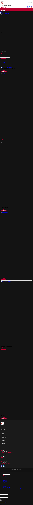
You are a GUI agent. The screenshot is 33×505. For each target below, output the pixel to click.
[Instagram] (31, 7)
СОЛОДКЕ (29, 9)
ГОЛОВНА (2, 9)
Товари (5, 11)
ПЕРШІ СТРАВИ (11, 9)
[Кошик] (31, 2)
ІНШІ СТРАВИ (25, 9)
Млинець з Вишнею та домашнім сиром (8, 68)
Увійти (1, 500)
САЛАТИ (22, 9)
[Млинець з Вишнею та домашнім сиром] (7, 67)
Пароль (3, 496)
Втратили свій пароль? (3, 502)
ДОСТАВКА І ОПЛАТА (3, 10)
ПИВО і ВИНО (15, 9)
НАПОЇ (19, 9)
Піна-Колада (3, 415)
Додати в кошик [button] (4, 71)
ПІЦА (5, 9)
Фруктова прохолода (4, 276)
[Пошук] (29, 2)
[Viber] (28, 7)
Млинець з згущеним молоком (6, 346)
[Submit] (3, 475)
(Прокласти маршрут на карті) (25, 488)
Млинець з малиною (4, 207)
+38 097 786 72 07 (3, 7)
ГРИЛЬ (7, 9)
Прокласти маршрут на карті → (6, 463)
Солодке (7, 11)
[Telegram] (29, 7)
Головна (1, 11)
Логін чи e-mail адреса (5, 493)
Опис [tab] (4, 62)
